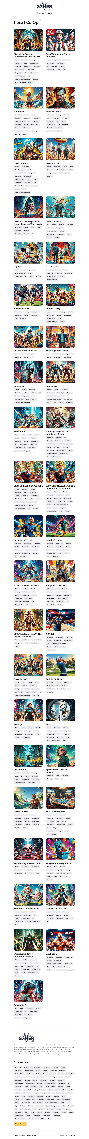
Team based (37, 1115)
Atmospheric (18, 1070)
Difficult (27, 1080)
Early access (43, 1080)
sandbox (35, 79)
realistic (61, 224)
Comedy (60, 1074)
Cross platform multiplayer (49, 1077)
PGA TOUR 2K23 (54, 679)
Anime (63, 1067)
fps (35, 182)
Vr (37, 1118)
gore (27, 186)
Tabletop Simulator (55, 811)
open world (30, 69)
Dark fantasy (18, 1080)
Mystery (48, 1096)
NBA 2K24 (50, 634)
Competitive (69, 1074)
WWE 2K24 (51, 954)
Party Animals (21, 679)
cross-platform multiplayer (22, 79)
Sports (26, 1112)
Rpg (16, 1109)
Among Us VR (20, 1005)
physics (57, 237)
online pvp (23, 318)
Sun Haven (19, 111)
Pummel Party (53, 308)
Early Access (26, 128)
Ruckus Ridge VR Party (25, 350)
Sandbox (27, 1109)
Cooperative (27, 1077)
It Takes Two (52, 266)
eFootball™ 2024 (53, 540)
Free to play (18, 1086)
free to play (34, 444)
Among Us (19, 386)
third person (60, 234)
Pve (69, 1102)
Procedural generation (51, 1102)
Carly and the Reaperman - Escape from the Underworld (28, 222)
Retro (63, 1106)
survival (17, 438)
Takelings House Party (57, 350)
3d (15, 82)
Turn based (57, 1115)
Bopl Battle (51, 386)
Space (67, 1109)
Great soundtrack (50, 1086)
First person (62, 1083)
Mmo (23, 1096)
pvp (29, 76)
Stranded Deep (21, 811)
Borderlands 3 (21, 163)
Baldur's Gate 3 (53, 111)
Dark (66, 1077)
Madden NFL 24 (21, 308)
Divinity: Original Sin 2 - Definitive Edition (58, 432)
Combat (52, 1074)
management (34, 63)
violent (17, 189)
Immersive (18, 1090)
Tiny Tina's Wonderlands (26, 908)
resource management (26, 82)
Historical (60, 1086)
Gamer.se (21, 1135)
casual (26, 115)
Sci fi (34, 1109)
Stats (32, 1112)
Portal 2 (50, 724)
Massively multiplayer (57, 1093)
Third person (47, 1115)
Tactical (28, 1115)
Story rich (47, 1112)
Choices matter (19, 1074)
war (48, 118)
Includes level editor (53, 1090)
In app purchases (40, 1090)
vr (64, 69)
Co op (38, 1074)
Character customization (58, 1070)
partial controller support (22, 234)
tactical (49, 396)
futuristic (30, 354)
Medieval (68, 1093)
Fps (69, 1083)
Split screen (18, 1112)
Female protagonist (50, 1083)
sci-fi (29, 170)
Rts (21, 1109)
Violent (31, 1118)
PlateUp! (18, 724)
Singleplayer (59, 1109)
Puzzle (62, 1102)
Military (17, 1096)
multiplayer (37, 66)
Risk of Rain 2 (20, 769)
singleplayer (27, 66)
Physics (17, 1102)
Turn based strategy (20, 1118)
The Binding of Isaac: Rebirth (28, 863)
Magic (36, 1093)
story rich (35, 121)
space (24, 189)
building (25, 63)
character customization (22, 131)
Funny (26, 1086)
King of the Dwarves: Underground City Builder (27, 55)
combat (17, 134)
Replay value (39, 1106)
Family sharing (30, 1083)
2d (26, 73)
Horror (68, 1086)
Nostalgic (56, 1096)
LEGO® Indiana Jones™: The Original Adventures (28, 635)
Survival (71, 1112)
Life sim (17, 1093)
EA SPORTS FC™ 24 (23, 540)
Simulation (24, 60)
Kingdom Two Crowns (57, 585)
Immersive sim (28, 1090)
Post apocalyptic (37, 1102)
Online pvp (41, 1099)
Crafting (36, 1077)
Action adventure (36, 1067)
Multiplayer (40, 1096)
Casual (45, 1070)
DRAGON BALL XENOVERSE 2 (28, 486)
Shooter (41, 1109)
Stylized (64, 1112)
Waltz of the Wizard (56, 908)
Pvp (16, 1106)
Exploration (61, 1080)
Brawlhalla (19, 431)
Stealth (40, 1112)
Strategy (32, 60)
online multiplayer (20, 76)
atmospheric (60, 63)
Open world (50, 1099)
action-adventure (20, 173)
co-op (22, 69)
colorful (49, 176)
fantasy (17, 63)
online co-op (33, 73)
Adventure (18, 66)
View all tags (19, 1124)
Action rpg (47, 1067)
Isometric (70, 1090)
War (49, 1118)
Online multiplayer (30, 1099)
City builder (30, 1074)
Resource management (52, 1106)
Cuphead (18, 266)
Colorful (45, 1074)
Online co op (18, 1099)
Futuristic (33, 1086)
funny (58, 69)
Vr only (43, 1118)
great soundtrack (52, 66)
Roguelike (70, 1106)
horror (60, 173)
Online (63, 1096)
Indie (16, 60)
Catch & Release (53, 221)
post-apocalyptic (20, 170)
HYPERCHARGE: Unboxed (26, 585)
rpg (16, 69)
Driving (35, 1080)
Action (17, 166)
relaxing (25, 134)
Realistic (22, 1106)
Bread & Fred (52, 163)
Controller (18, 1077)
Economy (52, 1080)
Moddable (31, 1096)
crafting (34, 131)
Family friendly (19, 1083)
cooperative (18, 73)
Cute (60, 1077)
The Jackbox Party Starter (59, 863)
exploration (27, 118)
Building (38, 1070)
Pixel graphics (26, 1102)
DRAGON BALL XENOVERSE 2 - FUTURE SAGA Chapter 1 (60, 487)
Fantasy (39, 1083)
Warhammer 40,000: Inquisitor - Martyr (23, 955)
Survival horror (19, 1115)
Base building (29, 1070)
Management (44, 1093)
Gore (41, 1086)
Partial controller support (64, 1099)
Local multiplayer (27, 1093)
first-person (50, 69)
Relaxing (30, 1106)
